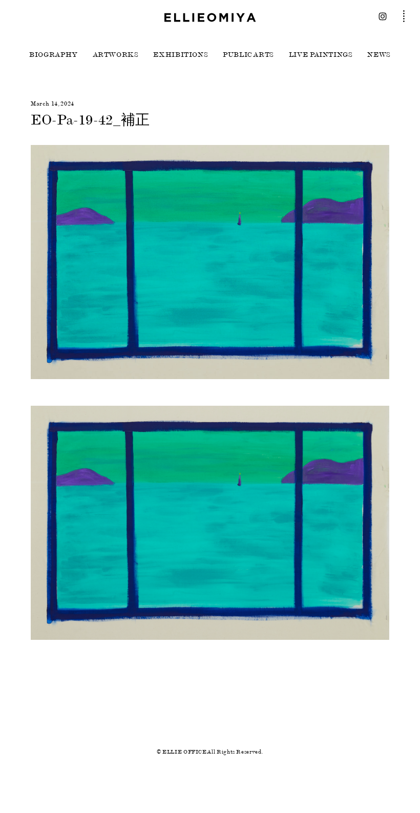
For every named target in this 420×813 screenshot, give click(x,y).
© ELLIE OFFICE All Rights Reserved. (210, 751)
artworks (116, 54)
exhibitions (180, 54)
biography (53, 54)
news (379, 54)
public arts (248, 54)
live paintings (321, 54)
